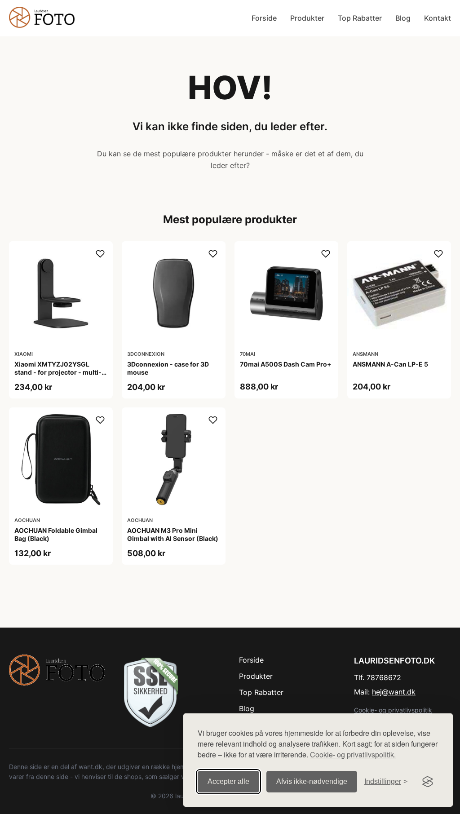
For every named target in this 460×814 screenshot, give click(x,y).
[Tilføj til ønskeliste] (100, 254)
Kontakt (437, 17)
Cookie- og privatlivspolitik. (353, 754)
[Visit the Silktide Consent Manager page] (427, 781)
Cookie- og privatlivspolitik (393, 710)
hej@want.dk (394, 691)
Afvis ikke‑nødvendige (311, 781)
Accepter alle (228, 781)
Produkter (307, 17)
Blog (403, 17)
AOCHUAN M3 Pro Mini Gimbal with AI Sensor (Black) (172, 534)
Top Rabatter (360, 17)
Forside (264, 17)
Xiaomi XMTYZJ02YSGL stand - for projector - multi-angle (58, 372)
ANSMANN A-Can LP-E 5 (390, 364)
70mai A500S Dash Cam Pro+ (286, 364)
